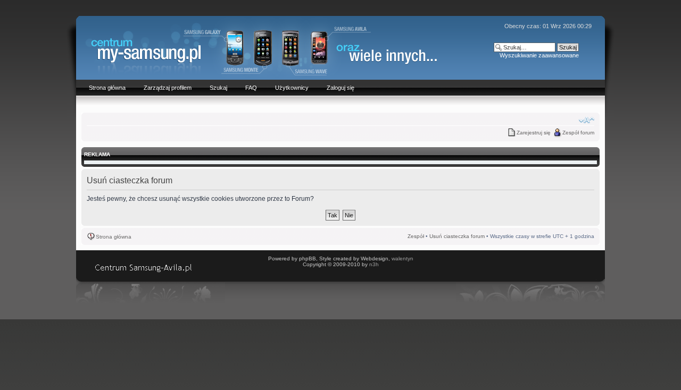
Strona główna (113, 237)
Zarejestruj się (534, 132)
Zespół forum (578, 132)
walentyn (402, 258)
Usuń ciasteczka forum (457, 236)
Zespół (416, 236)
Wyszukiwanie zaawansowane (539, 55)
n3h (374, 264)
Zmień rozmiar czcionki (586, 120)
